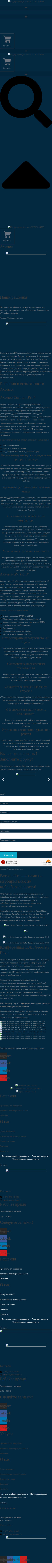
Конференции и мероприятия (13, 1136)
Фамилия (5, 803)
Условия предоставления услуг (26, 1159)
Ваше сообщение (7, 840)
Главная (3, 318)
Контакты (4, 1151)
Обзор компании (7, 1131)
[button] (26, 8)
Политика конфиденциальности (16, 1156)
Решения (11, 318)
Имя (2, 794)
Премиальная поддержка (11, 1105)
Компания (4, 831)
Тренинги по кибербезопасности (14, 1110)
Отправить (8, 855)
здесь (10, 1014)
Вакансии (4, 1146)
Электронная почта (9, 822)
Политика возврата (41, 1156)
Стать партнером (7, 1141)
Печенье (3, 1165)
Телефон (4, 812)
